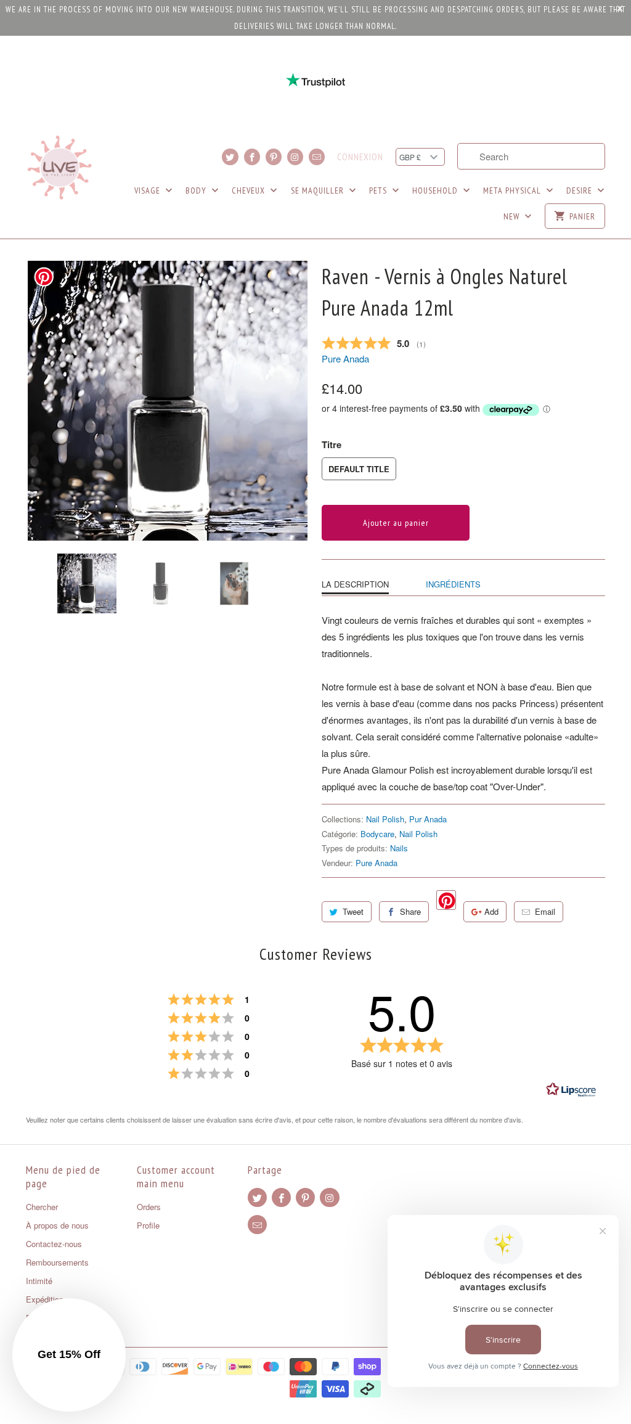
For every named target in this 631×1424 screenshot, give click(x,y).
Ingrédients (453, 584)
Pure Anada (345, 358)
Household (436, 190)
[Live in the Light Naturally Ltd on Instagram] (295, 157)
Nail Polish (385, 819)
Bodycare (377, 834)
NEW (512, 216)
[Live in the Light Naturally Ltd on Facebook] (252, 157)
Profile (148, 1225)
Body (197, 190)
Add (491, 911)
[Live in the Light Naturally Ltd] (60, 168)
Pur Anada (428, 819)
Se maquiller (318, 190)
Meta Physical (513, 190)
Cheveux (249, 190)
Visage (148, 190)
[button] (69, 1355)
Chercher (42, 1207)
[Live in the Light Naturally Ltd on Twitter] (230, 157)
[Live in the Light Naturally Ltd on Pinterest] (274, 157)
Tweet (353, 911)
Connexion (360, 157)
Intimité (39, 1281)
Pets (379, 190)
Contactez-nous (54, 1244)
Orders (149, 1207)
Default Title (358, 469)
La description (355, 584)
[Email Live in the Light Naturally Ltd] (317, 157)
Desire (580, 190)
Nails (399, 848)
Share (410, 911)
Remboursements (57, 1262)
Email (545, 911)
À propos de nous (57, 1225)
